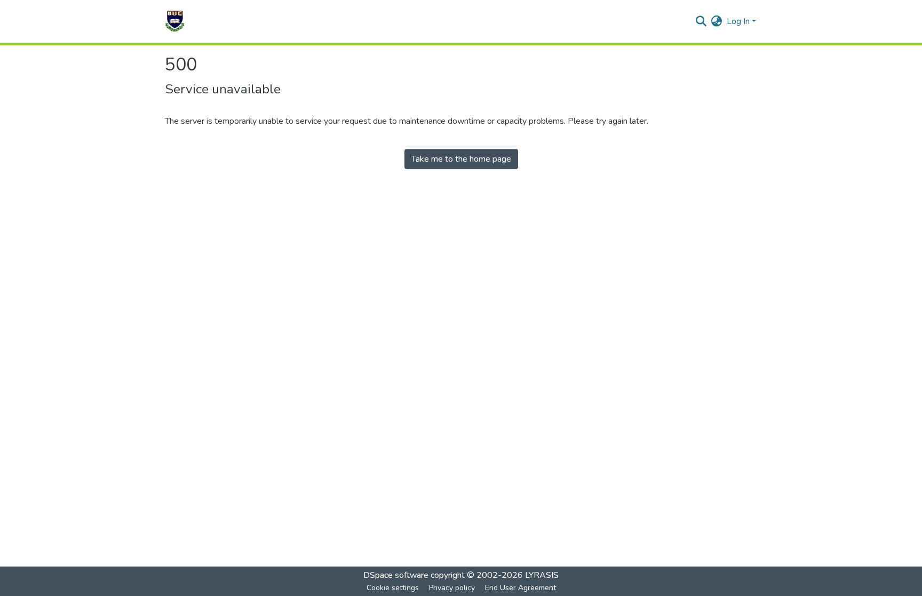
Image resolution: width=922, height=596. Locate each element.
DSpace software (395, 575)
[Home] (175, 21)
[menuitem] (717, 21)
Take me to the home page (461, 159)
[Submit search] (701, 21)
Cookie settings (393, 588)
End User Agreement (520, 588)
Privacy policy (452, 588)
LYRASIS (542, 575)
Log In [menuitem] (738, 21)
